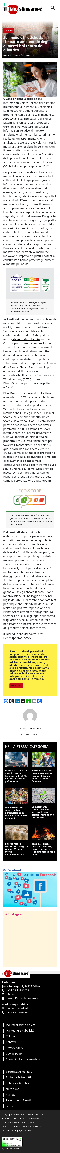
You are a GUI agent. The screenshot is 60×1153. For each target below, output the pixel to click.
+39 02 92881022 (18, 990)
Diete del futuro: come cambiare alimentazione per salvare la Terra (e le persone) (16, 813)
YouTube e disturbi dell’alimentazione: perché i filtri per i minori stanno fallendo (42, 776)
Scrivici (12, 994)
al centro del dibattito (26, 339)
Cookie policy (14, 1053)
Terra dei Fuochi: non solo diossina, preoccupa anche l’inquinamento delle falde (43, 849)
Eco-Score (10, 367)
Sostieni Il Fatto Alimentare (23, 1059)
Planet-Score (28, 367)
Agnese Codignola (12, 55)
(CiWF (26, 379)
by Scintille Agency (10, 1148)
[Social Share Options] (7, 963)
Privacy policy (14, 1048)
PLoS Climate (11, 118)
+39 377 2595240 (18, 1012)
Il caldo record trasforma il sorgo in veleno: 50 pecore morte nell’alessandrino (16, 849)
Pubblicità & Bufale (18, 1083)
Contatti (11, 1042)
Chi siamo (12, 1036)
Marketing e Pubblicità (20, 1030)
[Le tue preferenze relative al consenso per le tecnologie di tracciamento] (5, 4)
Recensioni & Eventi (18, 1100)
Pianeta (10, 1094)
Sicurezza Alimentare (19, 1072)
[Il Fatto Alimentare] (23, 8)
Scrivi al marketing (19, 1008)
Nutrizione (12, 1089)
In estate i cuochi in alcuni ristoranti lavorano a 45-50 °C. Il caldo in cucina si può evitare (16, 776)
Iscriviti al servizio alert (20, 1025)
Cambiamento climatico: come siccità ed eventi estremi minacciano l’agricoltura (43, 812)
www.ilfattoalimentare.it (23, 998)
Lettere (10, 1106)
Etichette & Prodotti (18, 1077)
